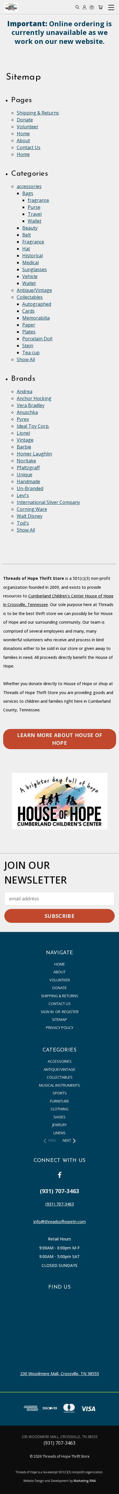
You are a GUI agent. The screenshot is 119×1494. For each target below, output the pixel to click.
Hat (26, 248)
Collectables (30, 297)
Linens (59, 1132)
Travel (35, 214)
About (23, 140)
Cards (28, 311)
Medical (30, 262)
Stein (27, 345)
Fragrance (33, 242)
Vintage (25, 440)
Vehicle (30, 276)
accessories (29, 186)
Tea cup (31, 352)
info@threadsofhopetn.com (60, 1221)
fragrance (38, 200)
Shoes (59, 1117)
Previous (9, 1488)
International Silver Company (48, 502)
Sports (60, 1093)
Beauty (30, 228)
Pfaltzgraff (28, 467)
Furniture (59, 1101)
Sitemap (59, 1019)
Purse (34, 207)
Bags (27, 193)
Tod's (23, 523)
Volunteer (27, 126)
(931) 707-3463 (59, 1204)
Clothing (59, 1108)
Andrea (24, 391)
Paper (28, 325)
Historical (32, 255)
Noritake (26, 461)
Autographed (36, 304)
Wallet (34, 221)
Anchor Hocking (34, 398)
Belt (26, 235)
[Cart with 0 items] (100, 7)
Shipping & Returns (38, 113)
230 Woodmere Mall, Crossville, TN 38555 (59, 1373)
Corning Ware (32, 509)
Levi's (23, 495)
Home (23, 133)
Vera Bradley (30, 405)
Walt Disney (29, 516)
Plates (29, 332)
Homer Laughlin (34, 454)
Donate (25, 120)
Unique (24, 474)
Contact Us (28, 147)
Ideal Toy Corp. (33, 426)
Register (70, 1011)
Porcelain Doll (37, 338)
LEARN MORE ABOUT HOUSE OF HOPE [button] (59, 739)
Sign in (48, 1011)
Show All (26, 359)
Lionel (23, 433)
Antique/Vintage (34, 290)
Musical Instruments (59, 1085)
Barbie (24, 447)
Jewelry (59, 1124)
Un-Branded (30, 488)
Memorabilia (36, 318)
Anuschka (27, 412)
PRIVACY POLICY (59, 1027)
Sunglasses (34, 269)
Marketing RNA (85, 1481)
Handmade (28, 481)
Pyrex (23, 419)
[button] (59, 801)
